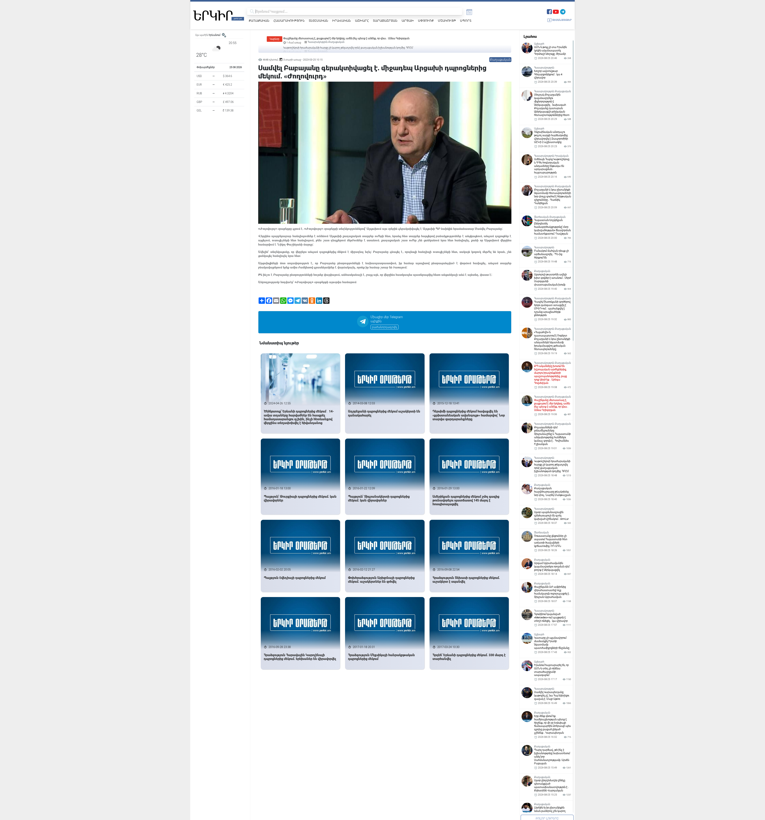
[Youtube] (556, 11)
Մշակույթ (447, 20)
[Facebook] (549, 11)
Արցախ (408, 20)
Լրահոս (530, 36)
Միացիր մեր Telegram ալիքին (387, 319)
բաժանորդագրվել (384, 327)
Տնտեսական (318, 20)
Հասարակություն (289, 20)
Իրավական (341, 20)
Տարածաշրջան (385, 20)
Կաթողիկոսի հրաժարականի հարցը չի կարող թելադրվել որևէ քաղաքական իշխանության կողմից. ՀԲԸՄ (348, 38)
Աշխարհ (362, 20)
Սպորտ (465, 20)
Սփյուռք (426, 20)
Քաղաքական (259, 20)
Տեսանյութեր (562, 20)
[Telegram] (563, 11)
